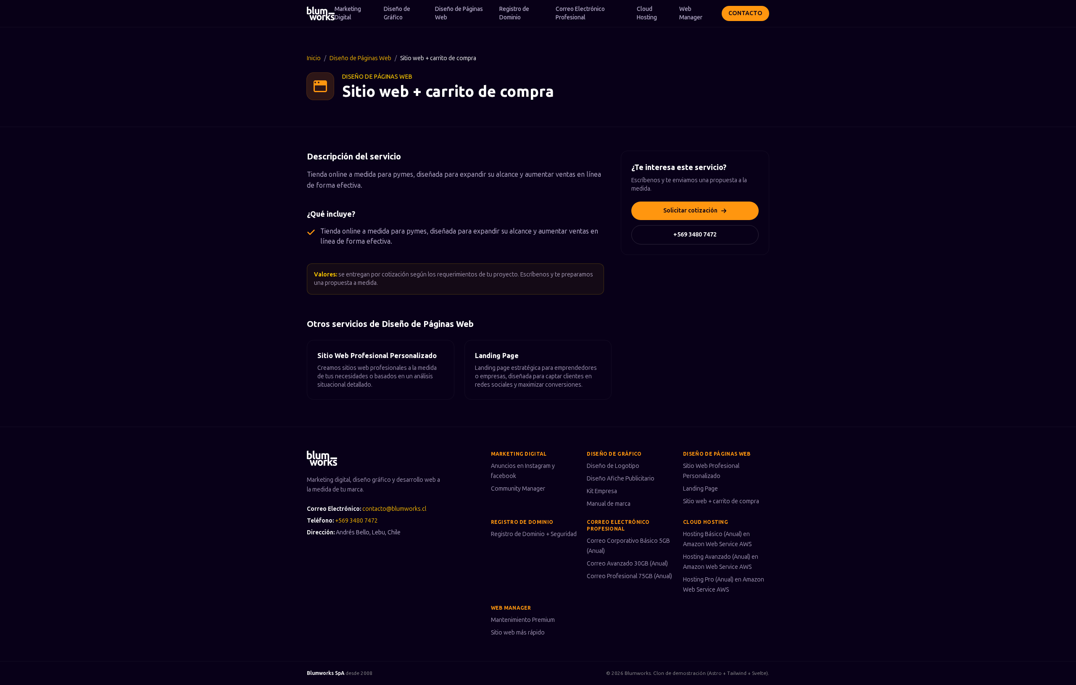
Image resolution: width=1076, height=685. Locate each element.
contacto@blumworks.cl (394, 508)
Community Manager (518, 488)
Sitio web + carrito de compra (721, 501)
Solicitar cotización (690, 210)
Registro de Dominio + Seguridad (534, 534)
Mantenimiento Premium (523, 620)
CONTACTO (745, 13)
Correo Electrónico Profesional (580, 13)
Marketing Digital (348, 13)
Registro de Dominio (514, 13)
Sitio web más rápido (518, 632)
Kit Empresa (602, 491)
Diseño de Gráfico (397, 13)
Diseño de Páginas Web (459, 13)
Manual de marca (608, 503)
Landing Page (700, 488)
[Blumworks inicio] (321, 13)
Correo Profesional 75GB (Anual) (629, 576)
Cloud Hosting (647, 13)
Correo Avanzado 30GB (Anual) (627, 563)
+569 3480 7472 (695, 234)
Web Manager (690, 13)
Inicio (314, 58)
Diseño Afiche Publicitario (620, 478)
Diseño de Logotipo (613, 466)
